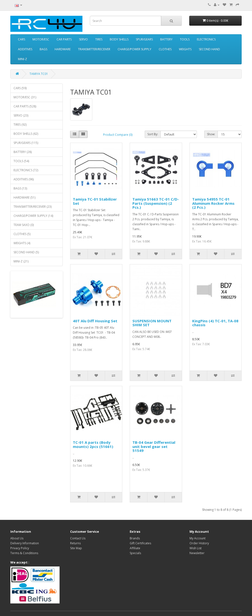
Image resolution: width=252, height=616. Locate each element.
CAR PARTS (64, 39)
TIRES (98, 39)
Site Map (76, 548)
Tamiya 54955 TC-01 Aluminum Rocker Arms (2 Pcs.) (213, 203)
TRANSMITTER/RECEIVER (94, 49)
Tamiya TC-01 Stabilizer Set (95, 201)
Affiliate (135, 548)
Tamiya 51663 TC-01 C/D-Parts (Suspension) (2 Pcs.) (155, 203)
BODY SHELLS (119, 39)
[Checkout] (237, 5)
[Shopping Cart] (231, 5)
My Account (197, 538)
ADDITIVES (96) (24, 179)
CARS (21, 39)
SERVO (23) (21, 115)
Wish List (195, 548)
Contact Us (77, 538)
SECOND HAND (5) (26, 252)
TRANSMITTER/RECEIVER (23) (33, 207)
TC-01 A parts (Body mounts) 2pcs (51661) (93, 444)
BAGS (43, 49)
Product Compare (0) (117, 135)
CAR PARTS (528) (25, 106)
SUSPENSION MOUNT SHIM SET (152, 322)
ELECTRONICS (206, 39)
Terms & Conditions (24, 553)
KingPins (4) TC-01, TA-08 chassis (215, 322)
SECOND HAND (209, 49)
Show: (211, 134)
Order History (199, 543)
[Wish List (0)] (224, 5)
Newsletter (197, 553)
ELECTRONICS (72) (26, 170)
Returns (75, 543)
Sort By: (152, 134)
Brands (135, 538)
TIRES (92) (20, 124)
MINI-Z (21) (21, 261)
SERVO (83, 39)
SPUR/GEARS (144, 39)
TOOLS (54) (21, 161)
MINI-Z (22, 59)
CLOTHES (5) (22, 234)
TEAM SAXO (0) (24, 225)
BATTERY (166, 39)
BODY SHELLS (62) (26, 134)
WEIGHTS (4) (22, 243)
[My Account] (217, 5)
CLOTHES (165, 49)
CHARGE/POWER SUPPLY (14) (33, 216)
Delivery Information (24, 543)
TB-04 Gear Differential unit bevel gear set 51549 (153, 446)
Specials (135, 553)
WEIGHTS (185, 49)
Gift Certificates (140, 543)
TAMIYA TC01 (39, 74)
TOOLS (184, 39)
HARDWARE (63, 49)
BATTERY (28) (23, 152)
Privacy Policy (19, 548)
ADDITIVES (25, 49)
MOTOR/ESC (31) (25, 97)
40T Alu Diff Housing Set (95, 320)
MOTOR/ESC (40, 39)
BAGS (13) (20, 188)
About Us (16, 538)
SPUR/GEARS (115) (26, 143)
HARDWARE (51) (24, 197)
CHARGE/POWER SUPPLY (134, 49)
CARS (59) (20, 88)
